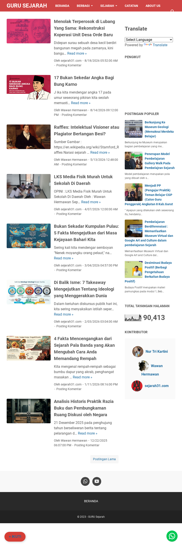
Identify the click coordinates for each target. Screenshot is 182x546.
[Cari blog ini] (172, 11)
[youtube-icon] (96, 481)
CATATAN (131, 6)
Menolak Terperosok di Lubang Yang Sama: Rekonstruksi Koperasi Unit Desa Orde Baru (84, 28)
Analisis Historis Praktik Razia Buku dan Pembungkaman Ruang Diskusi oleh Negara (84, 408)
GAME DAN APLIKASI (25, 17)
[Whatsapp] (172, 536)
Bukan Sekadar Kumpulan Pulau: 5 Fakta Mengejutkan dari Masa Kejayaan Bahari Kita (86, 233)
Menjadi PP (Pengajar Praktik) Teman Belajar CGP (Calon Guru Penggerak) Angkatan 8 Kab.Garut (149, 195)
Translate (160, 45)
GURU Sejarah (27, 5)
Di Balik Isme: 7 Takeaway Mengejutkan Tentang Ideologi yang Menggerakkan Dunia (84, 289)
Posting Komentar (68, 65)
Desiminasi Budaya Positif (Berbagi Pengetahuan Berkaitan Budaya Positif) (148, 272)
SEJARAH (107, 6)
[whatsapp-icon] (85, 481)
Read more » (77, 53)
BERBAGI (83, 6)
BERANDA (62, 6)
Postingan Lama (104, 459)
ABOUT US (153, 6)
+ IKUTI (15, 536)
